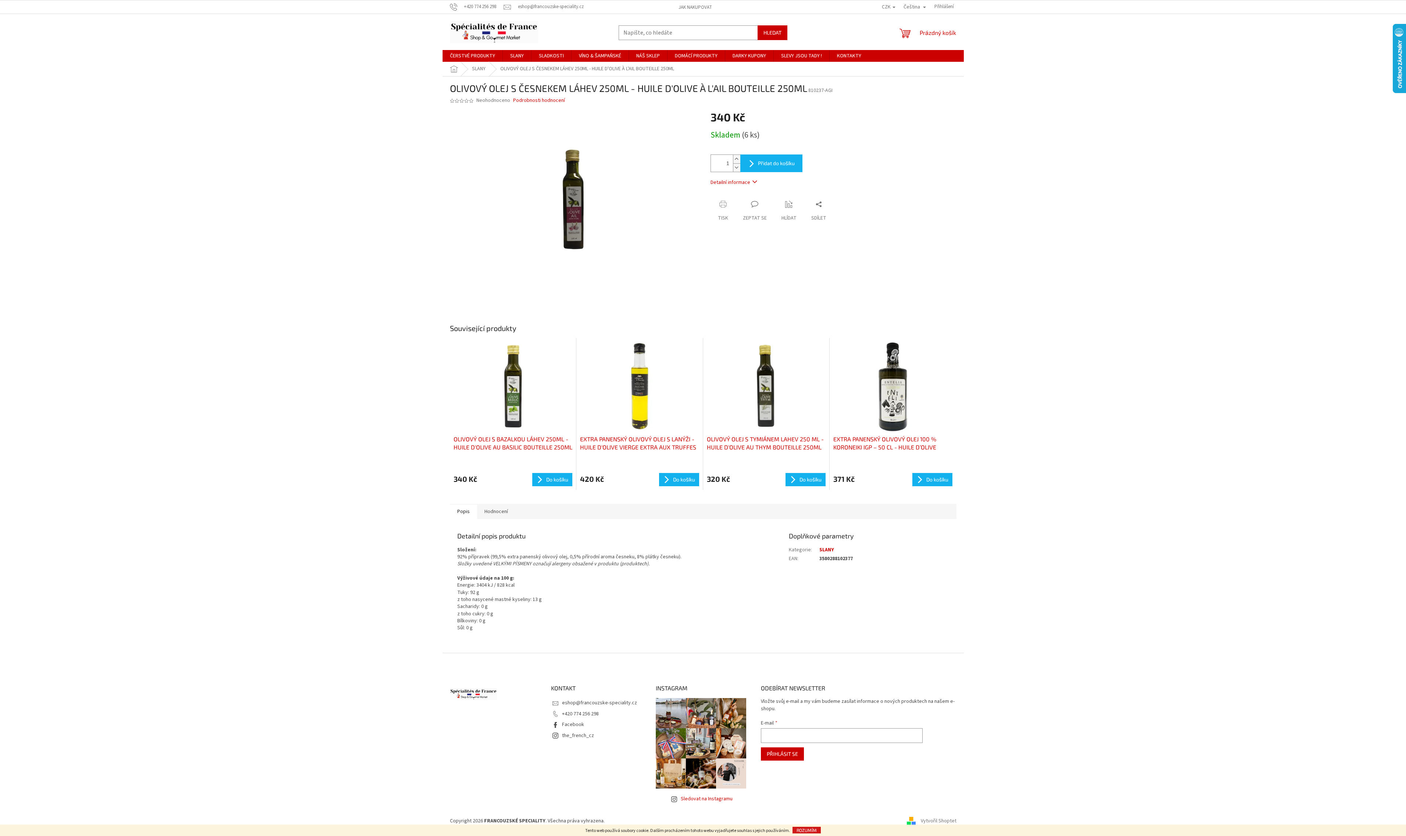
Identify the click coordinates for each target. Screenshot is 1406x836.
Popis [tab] (463, 511)
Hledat (772, 32)
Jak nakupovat (695, 7)
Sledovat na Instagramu (707, 799)
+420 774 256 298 (580, 714)
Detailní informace (730, 182)
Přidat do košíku (776, 163)
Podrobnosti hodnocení (539, 100)
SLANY (826, 550)
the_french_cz (578, 735)
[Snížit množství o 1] (736, 167)
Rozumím (807, 830)
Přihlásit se (782, 754)
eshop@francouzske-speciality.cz (599, 703)
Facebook (573, 724)
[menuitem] (472, 56)
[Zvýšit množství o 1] (736, 159)
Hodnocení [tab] (496, 511)
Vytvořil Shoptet (938, 821)
